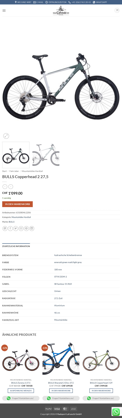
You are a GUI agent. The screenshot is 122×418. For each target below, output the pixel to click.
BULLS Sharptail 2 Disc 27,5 (61, 382)
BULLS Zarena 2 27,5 (20, 382)
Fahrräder (14, 171)
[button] (4, 10)
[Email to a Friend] (21, 228)
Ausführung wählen (21, 391)
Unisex (57, 291)
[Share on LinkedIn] (31, 228)
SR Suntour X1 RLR (63, 284)
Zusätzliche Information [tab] (16, 246)
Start (4, 171)
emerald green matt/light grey (68, 262)
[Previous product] (10, 186)
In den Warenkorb (17, 204)
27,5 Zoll (58, 298)
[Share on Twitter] (15, 228)
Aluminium (59, 305)
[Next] (113, 81)
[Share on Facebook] (10, 228)
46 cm (57, 312)
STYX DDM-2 (60, 276)
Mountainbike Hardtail (32, 171)
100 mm (58, 269)
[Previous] (8, 81)
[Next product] (5, 186)
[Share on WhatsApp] (5, 228)
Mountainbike (60, 320)
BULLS (11, 222)
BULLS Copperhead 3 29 (101, 382)
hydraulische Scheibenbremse (68, 255)
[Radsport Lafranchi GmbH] (61, 10)
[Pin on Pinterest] (26, 228)
